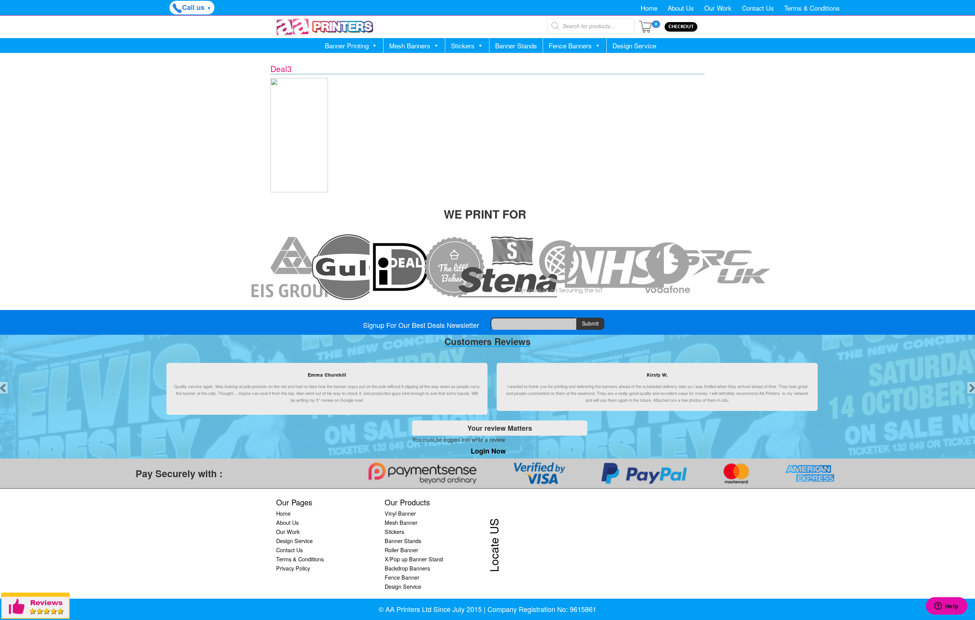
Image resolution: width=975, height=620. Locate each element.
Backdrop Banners (407, 568)
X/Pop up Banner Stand (414, 559)
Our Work (718, 8)
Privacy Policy (293, 568)
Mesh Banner (401, 522)
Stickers (463, 45)
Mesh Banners (409, 45)
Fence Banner (402, 577)
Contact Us (758, 8)
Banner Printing (347, 45)
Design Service (634, 45)
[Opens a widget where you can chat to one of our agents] (946, 606)
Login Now (488, 451)
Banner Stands (516, 45)
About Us (681, 8)
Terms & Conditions (812, 8)
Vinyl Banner (400, 513)
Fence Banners (570, 45)
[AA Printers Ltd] (325, 26)
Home (649, 8)
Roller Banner (401, 550)
